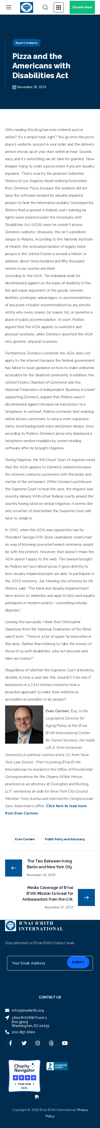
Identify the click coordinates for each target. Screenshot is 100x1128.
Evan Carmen (25, 839)
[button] (45, 7)
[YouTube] (64, 1043)
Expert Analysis (27, 43)
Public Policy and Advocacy (65, 839)
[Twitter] (24, 1043)
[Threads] (51, 1043)
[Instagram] (37, 1043)
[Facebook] (10, 1043)
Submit (78, 962)
